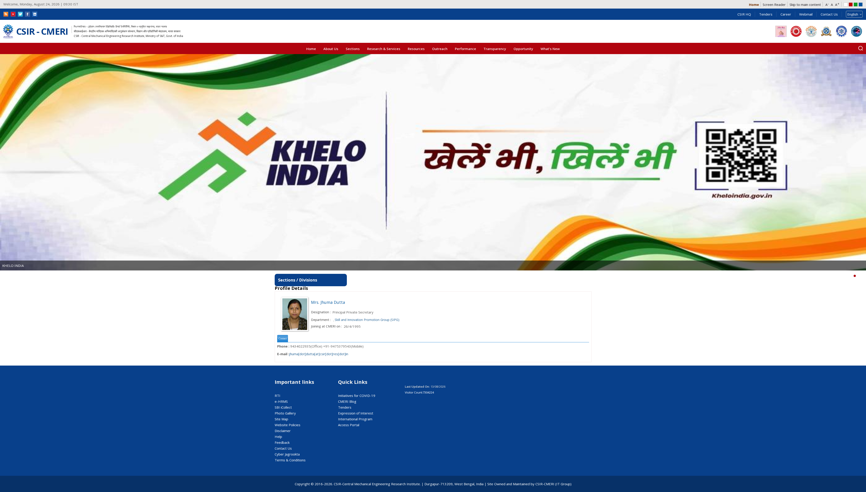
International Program (355, 419)
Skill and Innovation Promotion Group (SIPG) (367, 320)
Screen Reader (774, 4)
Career (786, 14)
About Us (330, 48)
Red (851, 4)
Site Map (281, 419)
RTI (277, 395)
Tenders (765, 14)
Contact (283, 338)
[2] (861, 276)
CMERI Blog (347, 401)
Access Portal (348, 425)
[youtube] (13, 14)
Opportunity (523, 48)
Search (860, 48)
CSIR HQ (744, 14)
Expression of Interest (355, 413)
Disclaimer (283, 430)
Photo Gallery (285, 413)
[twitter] (20, 14)
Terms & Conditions (290, 460)
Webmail (806, 14)
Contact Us (829, 14)
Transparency (495, 48)
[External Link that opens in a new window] (781, 31)
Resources (416, 48)
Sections (353, 48)
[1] (858, 276)
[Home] (8, 31)
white (846, 4)
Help (278, 436)
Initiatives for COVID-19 (356, 395)
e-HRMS (281, 401)
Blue (861, 4)
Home (754, 4)
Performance (465, 48)
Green (856, 4)
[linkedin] (34, 14)
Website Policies (287, 425)
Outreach (439, 48)
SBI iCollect (283, 407)
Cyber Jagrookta (287, 454)
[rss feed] (5, 14)
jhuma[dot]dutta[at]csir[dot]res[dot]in (318, 354)
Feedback (282, 442)
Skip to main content (805, 4)
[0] (855, 276)
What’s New (550, 48)
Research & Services (383, 48)
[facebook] (27, 14)
